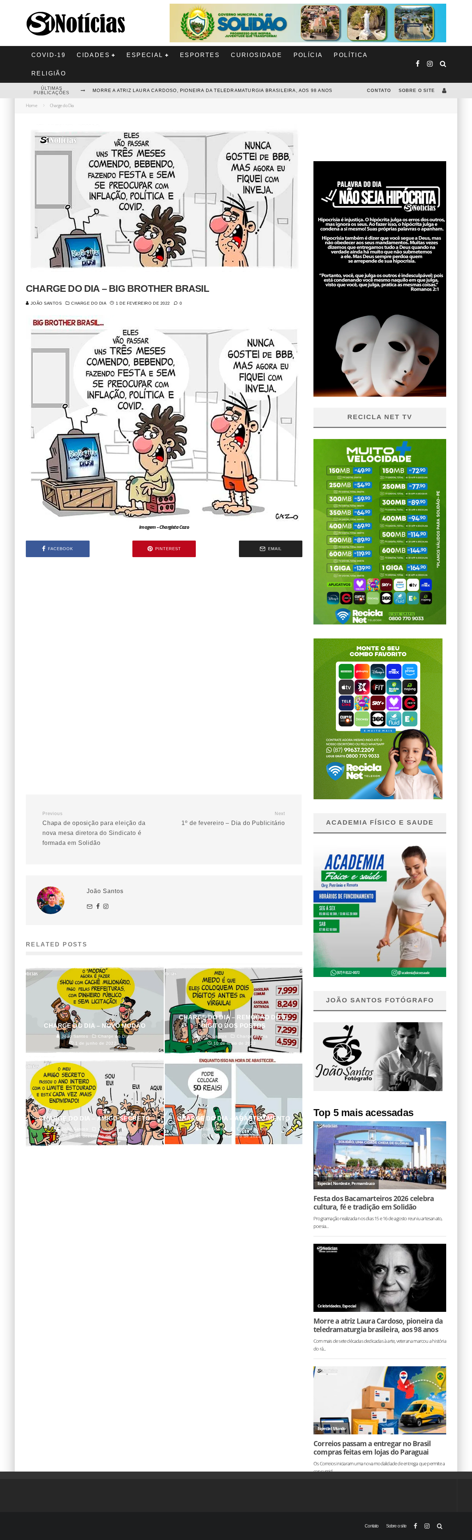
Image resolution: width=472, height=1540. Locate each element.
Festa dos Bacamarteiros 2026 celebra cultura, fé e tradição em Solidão (373, 1202)
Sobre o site (417, 90)
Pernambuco (363, 1183)
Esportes (200, 55)
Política (351, 55)
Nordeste (341, 1183)
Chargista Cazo (174, 527)
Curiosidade (256, 55)
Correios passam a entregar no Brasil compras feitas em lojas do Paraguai (372, 1447)
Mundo (339, 1428)
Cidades (93, 55)
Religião (48, 73)
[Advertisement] (164, 625)
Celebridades (328, 1306)
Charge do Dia (88, 303)
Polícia (308, 55)
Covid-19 (48, 55)
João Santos (45, 303)
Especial (144, 55)
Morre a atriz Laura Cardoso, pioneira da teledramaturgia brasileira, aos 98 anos (212, 90)
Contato (379, 90)
